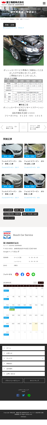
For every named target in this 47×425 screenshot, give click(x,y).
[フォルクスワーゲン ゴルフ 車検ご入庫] (23, 50)
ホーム (8, 348)
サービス (9, 358)
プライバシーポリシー (12, 380)
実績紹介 (9, 363)
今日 (35, 282)
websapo (23, 416)
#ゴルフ (21, 28)
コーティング (9, 218)
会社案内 (9, 368)
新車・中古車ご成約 (30, 214)
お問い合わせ (10, 374)
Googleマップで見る (10, 251)
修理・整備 (19, 210)
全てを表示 (8, 210)
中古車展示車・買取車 (12, 214)
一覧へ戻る (23, 127)
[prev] (39, 283)
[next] (42, 283)
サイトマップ (34, 380)
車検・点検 (9, 25)
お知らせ (9, 353)
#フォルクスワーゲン (10, 28)
